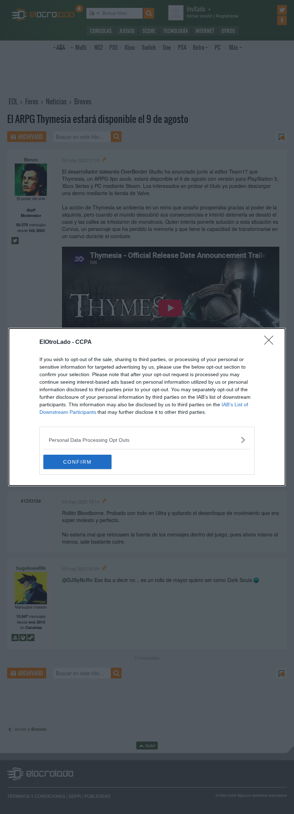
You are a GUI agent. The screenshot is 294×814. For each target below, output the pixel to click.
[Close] (271, 342)
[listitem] (147, 440)
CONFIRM (77, 462)
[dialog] (147, 407)
